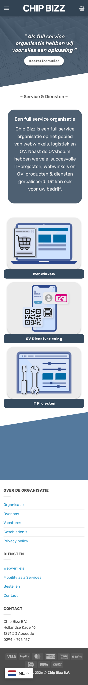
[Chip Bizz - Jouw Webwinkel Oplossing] (44, 8)
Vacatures (12, 522)
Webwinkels (14, 568)
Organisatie (14, 504)
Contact (11, 595)
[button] (6, 8)
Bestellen (12, 586)
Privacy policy (16, 541)
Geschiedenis (15, 532)
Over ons (11, 514)
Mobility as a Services (22, 577)
